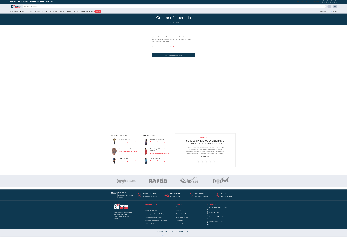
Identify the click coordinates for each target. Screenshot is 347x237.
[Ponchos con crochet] (114, 151)
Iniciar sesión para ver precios (128, 141)
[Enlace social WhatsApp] (331, 1)
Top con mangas (155, 158)
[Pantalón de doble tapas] (146, 141)
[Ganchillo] (189, 181)
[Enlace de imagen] (121, 206)
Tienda (178, 207)
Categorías (179, 210)
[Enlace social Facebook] (323, 1)
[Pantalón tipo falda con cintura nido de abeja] (146, 151)
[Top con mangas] (146, 161)
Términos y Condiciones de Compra (155, 214)
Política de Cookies (150, 224)
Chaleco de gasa (123, 158)
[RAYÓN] (158, 181)
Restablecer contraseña (173, 55)
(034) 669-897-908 (214, 212)
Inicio (169, 22)
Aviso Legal (148, 207)
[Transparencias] (126, 181)
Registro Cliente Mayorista (183, 214)
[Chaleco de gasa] (114, 161)
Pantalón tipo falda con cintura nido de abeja (160, 149)
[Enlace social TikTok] (335, 1)
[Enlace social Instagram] (201, 162)
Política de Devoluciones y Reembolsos (156, 220)
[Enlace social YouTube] (327, 1)
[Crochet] (221, 181)
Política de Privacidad (151, 210)
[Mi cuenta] (335, 6)
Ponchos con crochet (125, 149)
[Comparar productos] (329, 6)
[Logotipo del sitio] (15, 6)
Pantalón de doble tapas (157, 139)
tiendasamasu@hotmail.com (217, 216)
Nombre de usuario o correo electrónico (163, 47)
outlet (98, 11)
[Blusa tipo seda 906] (114, 141)
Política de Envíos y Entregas (153, 217)
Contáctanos (179, 220)
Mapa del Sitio (180, 224)
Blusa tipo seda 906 (124, 139)
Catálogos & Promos (182, 217)
